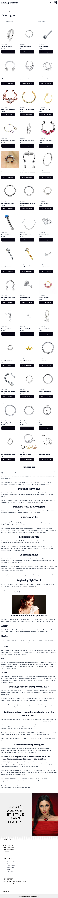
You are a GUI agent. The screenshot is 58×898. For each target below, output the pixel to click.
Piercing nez (10, 863)
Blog (8, 869)
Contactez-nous (6, 842)
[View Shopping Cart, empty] (55, 2)
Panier (4, 843)
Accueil (3, 11)
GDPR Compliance (7, 852)
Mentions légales (6, 851)
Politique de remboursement (9, 847)
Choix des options (8, 52)
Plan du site (10, 871)
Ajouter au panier (27, 83)
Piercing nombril (11, 865)
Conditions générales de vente (9, 845)
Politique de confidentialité (8, 849)
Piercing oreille (11, 862)
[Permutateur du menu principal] (50, 2)
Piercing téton (10, 867)
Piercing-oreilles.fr (9, 2)
